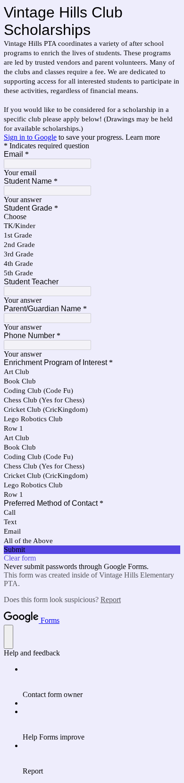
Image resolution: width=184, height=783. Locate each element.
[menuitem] (101, 682)
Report (110, 600)
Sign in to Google (30, 137)
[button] (92, 549)
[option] (92, 217)
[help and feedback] (8, 637)
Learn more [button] (142, 137)
